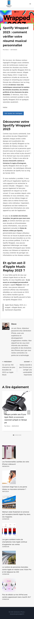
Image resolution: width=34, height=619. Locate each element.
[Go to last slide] (5, 412)
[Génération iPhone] (9, 4)
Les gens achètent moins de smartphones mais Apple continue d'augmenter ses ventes (14, 542)
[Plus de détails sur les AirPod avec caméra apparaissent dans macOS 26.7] (17, 585)
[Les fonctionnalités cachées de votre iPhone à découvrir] (17, 452)
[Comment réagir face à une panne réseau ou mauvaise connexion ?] (17, 477)
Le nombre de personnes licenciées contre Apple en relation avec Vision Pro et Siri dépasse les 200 (16, 569)
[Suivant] (28, 412)
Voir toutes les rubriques (13, 113)
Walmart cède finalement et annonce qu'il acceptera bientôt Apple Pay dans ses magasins (16, 514)
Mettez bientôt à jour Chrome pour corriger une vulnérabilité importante (25, 368)
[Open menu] (30, 3)
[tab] (13, 435)
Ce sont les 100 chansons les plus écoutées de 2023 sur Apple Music (8, 368)
